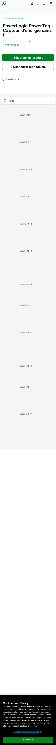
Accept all (28, 740)
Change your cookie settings (28, 732)
